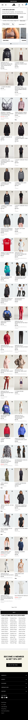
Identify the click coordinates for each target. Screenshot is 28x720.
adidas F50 (12, 637)
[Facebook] (2, 697)
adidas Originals (5, 622)
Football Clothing (14, 641)
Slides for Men (22, 635)
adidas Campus (5, 633)
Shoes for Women (22, 631)
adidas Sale (12, 620)
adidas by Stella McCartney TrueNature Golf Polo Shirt (20, 254)
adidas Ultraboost (22, 622)
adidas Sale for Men (14, 623)
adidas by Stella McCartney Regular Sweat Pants (21, 347)
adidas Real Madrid (14, 625)
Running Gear (22, 637)
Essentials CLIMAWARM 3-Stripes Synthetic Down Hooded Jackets (7, 230)
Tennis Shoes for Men (5, 631)
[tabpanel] (14, 330)
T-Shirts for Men (22, 627)
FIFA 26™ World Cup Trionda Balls (14, 639)
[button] (12, 49)
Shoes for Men (22, 620)
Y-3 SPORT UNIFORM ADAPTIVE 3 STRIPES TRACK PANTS (21, 64)
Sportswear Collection (5, 623)
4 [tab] (17, 43)
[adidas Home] (14, 4)
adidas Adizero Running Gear (22, 629)
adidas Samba (4, 618)
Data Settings (3, 702)
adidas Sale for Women (14, 627)
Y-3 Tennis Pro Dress (6, 86)
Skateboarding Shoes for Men (5, 639)
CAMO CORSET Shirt (19, 573)
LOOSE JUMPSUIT (4, 483)
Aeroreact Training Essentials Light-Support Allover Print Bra (7, 114)
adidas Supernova (22, 633)
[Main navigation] (2, 4)
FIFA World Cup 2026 (14, 635)
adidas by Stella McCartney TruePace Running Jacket (6, 461)
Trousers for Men (22, 639)
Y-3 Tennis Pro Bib (19, 391)
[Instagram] (4, 697)
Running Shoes (22, 625)
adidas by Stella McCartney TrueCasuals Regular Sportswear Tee (7, 597)
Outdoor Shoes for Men (5, 643)
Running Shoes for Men (22, 618)
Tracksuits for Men (5, 627)
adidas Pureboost (22, 641)
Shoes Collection (22, 623)
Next (14, 612)
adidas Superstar (5, 625)
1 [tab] (11, 43)
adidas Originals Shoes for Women (5, 637)
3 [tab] (15, 43)
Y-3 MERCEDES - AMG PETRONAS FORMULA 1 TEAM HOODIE (21, 138)
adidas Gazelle (4, 629)
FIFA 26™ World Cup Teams (14, 643)
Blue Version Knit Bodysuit (21, 595)
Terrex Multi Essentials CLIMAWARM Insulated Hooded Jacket (7, 300)
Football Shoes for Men (14, 618)
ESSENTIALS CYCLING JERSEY (21, 528)
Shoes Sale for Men (14, 631)
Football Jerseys (14, 633)
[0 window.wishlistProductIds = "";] (5, 4)
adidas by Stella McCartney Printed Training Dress (19, 417)
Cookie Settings (4, 706)
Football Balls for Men (14, 622)
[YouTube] (6, 697)
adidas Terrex (4, 620)
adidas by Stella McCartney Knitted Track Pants (21, 323)
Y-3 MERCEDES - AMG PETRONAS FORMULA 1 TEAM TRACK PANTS (7, 161)
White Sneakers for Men (22, 643)
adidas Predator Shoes (14, 629)
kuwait (4, 704)
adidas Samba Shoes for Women (5, 641)
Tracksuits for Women (5, 635)
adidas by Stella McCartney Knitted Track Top (7, 347)
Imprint (2, 713)
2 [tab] (13, 43)
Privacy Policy (3, 708)
